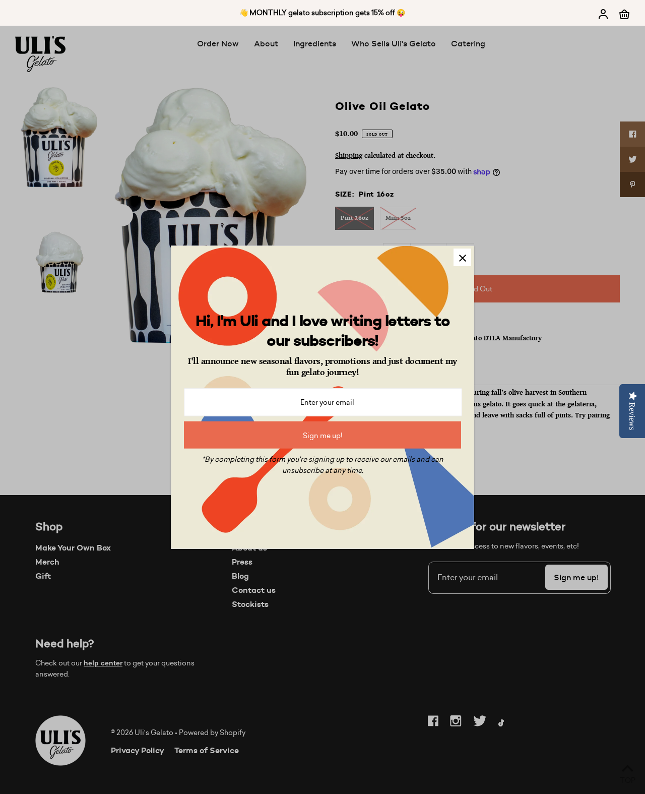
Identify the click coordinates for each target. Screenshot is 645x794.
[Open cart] (624, 13)
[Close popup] (462, 257)
